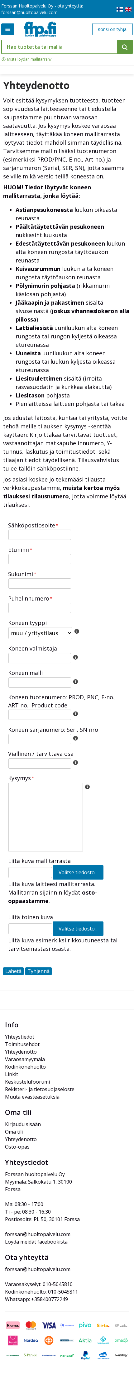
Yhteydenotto (36, 85)
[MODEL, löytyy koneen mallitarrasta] (75, 681)
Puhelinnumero (28, 598)
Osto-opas (17, 1146)
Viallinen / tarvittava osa (41, 753)
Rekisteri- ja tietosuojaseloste (39, 1089)
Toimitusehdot (22, 1044)
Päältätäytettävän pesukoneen (60, 226)
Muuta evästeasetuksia (32, 1096)
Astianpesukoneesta (44, 209)
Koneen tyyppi (27, 622)
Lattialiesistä (34, 328)
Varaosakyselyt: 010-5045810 (39, 1284)
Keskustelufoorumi (27, 1081)
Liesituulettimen (39, 378)
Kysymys (19, 778)
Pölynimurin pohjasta (45, 285)
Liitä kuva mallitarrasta (39, 861)
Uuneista (28, 353)
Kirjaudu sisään (23, 1124)
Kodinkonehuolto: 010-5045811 (41, 1291)
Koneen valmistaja (32, 648)
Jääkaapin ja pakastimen (50, 302)
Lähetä (13, 971)
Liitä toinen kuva (30, 917)
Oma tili (14, 1131)
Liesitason (30, 395)
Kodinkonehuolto (25, 1066)
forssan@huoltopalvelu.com (29, 12)
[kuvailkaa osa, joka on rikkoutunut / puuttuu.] (75, 762)
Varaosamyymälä (25, 1059)
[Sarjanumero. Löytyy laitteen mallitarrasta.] (75, 738)
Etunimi (18, 549)
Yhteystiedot (19, 1036)
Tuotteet (8, 29)
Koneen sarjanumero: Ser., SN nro (53, 729)
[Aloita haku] (125, 47)
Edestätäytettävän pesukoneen (60, 243)
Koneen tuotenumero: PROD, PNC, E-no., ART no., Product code (62, 701)
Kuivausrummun (38, 268)
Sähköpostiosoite (31, 525)
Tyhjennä (38, 971)
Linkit (11, 1074)
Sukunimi (20, 574)
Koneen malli (25, 672)
